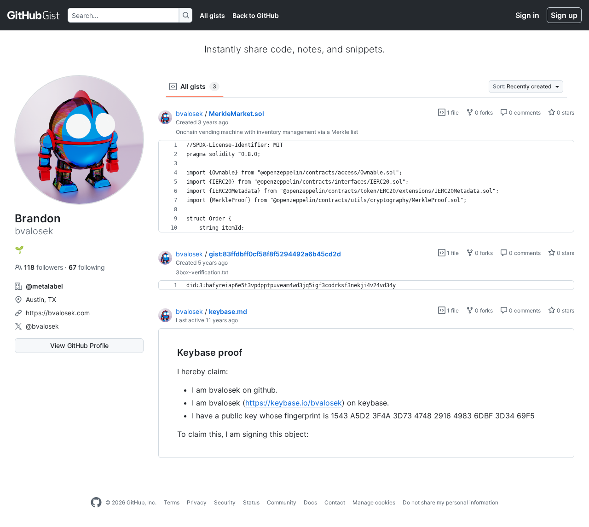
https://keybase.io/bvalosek (293, 402)
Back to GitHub (255, 15)
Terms (171, 502)
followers (44, 267)
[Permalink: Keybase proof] (170, 353)
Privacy (197, 502)
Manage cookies (373, 502)
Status (251, 502)
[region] (366, 186)
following (87, 267)
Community (281, 502)
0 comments (524, 112)
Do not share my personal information (450, 502)
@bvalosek (42, 326)
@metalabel (44, 286)
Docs (310, 502)
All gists (212, 15)
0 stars (564, 112)
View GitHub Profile (79, 345)
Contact (334, 502)
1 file (452, 112)
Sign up (564, 15)
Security (225, 502)
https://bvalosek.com (58, 313)
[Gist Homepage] (33, 15)
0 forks (483, 112)
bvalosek (189, 113)
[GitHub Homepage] (96, 503)
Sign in (527, 15)
